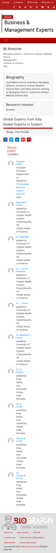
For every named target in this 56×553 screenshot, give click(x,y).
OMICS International (29, 546)
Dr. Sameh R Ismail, (20, 476)
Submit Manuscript (28, 542)
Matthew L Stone (21, 203)
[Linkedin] (25, 7)
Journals (36, 532)
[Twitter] (20, 7)
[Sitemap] (54, 7)
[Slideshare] (48, 7)
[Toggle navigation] (6, 40)
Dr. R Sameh (19, 370)
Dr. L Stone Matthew (22, 270)
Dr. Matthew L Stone (23, 336)
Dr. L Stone (22, 303)
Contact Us (48, 2)
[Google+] (31, 7)
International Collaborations (32, 537)
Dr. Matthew (22, 236)
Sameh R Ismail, (20, 439)
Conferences (9, 537)
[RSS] (37, 7)
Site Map (33, 2)
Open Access (23, 532)
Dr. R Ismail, (19, 405)
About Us (8, 532)
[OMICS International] (28, 522)
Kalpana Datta (20, 162)
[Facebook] (14, 7)
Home (7, 2)
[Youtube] (43, 7)
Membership (9, 542)
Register (19, 2)
